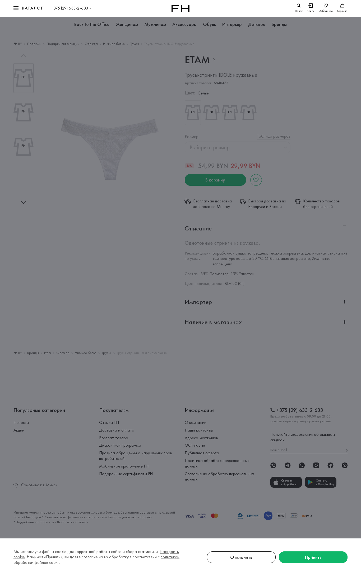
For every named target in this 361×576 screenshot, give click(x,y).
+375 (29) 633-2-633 (69, 8)
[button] (28, 8)
